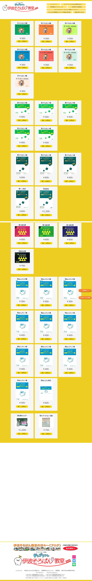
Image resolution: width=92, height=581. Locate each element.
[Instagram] (74, 557)
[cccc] (74, 564)
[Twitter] (74, 560)
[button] (22, 41)
